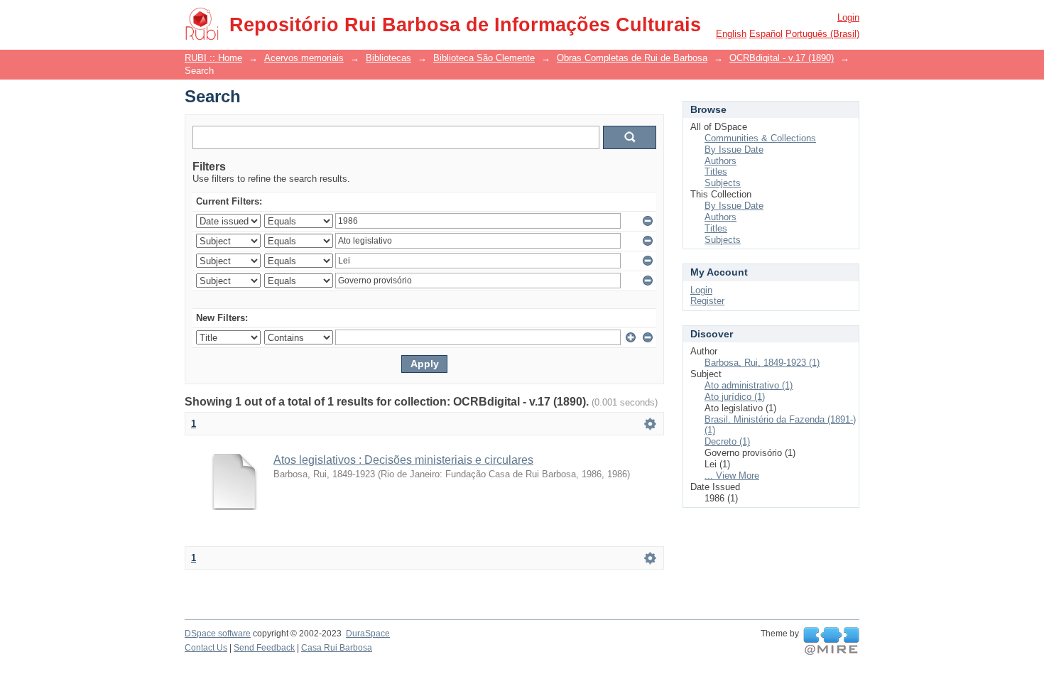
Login (848, 17)
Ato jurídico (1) (735, 396)
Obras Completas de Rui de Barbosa (632, 58)
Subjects (723, 183)
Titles (716, 171)
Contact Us (206, 648)
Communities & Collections (760, 138)
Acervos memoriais (304, 58)
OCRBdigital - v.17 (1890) (781, 58)
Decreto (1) (727, 441)
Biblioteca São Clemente (484, 58)
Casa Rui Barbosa (336, 648)
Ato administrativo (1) (749, 385)
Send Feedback (264, 648)
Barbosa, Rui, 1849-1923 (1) (762, 362)
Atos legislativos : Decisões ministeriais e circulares (403, 460)
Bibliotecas (388, 58)
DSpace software (218, 634)
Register (707, 300)
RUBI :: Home (213, 58)
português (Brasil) (822, 33)
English (731, 33)
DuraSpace (368, 634)
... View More (732, 475)
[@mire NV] (831, 641)
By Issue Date (734, 149)
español (766, 33)
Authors (720, 161)
